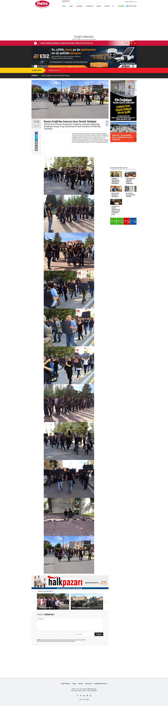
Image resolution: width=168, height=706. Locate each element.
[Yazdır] (36, 146)
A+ (107, 122)
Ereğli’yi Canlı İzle (53, 70)
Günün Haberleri (66, 1)
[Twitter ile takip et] (80, 695)
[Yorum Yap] (36, 149)
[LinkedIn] (36, 139)
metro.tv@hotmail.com (89, 689)
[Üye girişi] (131, 43)
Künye (74, 683)
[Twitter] (36, 136)
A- (107, 125)
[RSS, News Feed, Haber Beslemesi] (84, 695)
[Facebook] (36, 133)
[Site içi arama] (134, 43)
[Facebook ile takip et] (77, 695)
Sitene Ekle (88, 683)
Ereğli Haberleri (65, 683)
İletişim (80, 683)
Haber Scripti (82, 699)
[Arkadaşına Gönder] (36, 142)
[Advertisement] (23, 40)
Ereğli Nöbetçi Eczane (100, 683)
